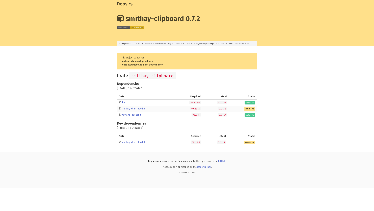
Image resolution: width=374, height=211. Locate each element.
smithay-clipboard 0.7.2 (162, 18)
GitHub (221, 161)
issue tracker (204, 167)
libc (123, 102)
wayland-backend (131, 114)
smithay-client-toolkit (133, 108)
